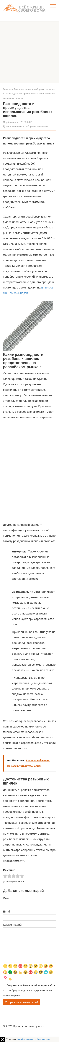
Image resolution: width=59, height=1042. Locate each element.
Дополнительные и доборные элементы (25, 126)
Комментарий (12, 924)
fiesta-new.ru (45, 1039)
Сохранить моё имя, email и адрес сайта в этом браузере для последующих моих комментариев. (29, 990)
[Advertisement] (29, 51)
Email (6, 911)
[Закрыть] (2, 1039)
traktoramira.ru (26, 1039)
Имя (6, 898)
